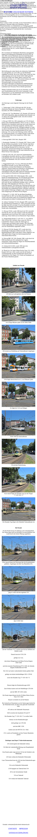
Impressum (23, 828)
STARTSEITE (12, 828)
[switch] (1, 19)
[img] (18, 5)
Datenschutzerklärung (18, 832)
